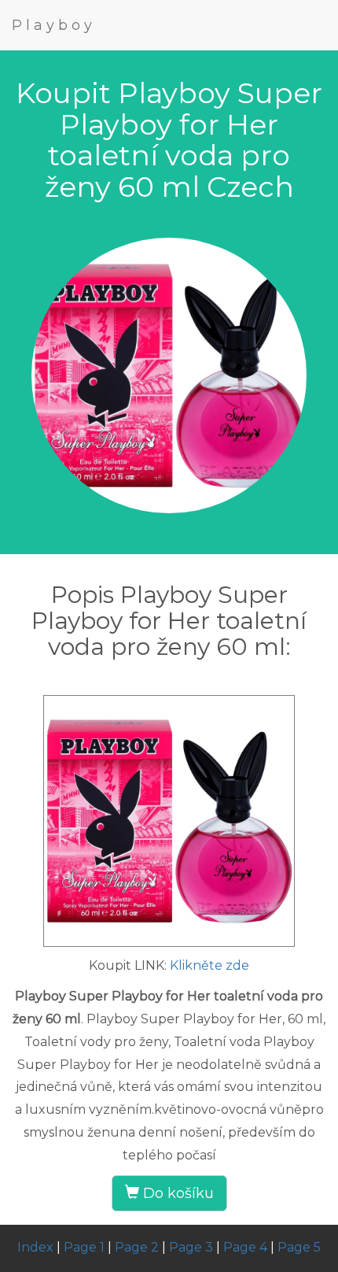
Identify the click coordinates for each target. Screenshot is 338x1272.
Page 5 (299, 1247)
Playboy (54, 25)
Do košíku (176, 1193)
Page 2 (137, 1247)
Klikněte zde (209, 965)
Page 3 (191, 1247)
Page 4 (245, 1247)
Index (35, 1247)
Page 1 (84, 1247)
